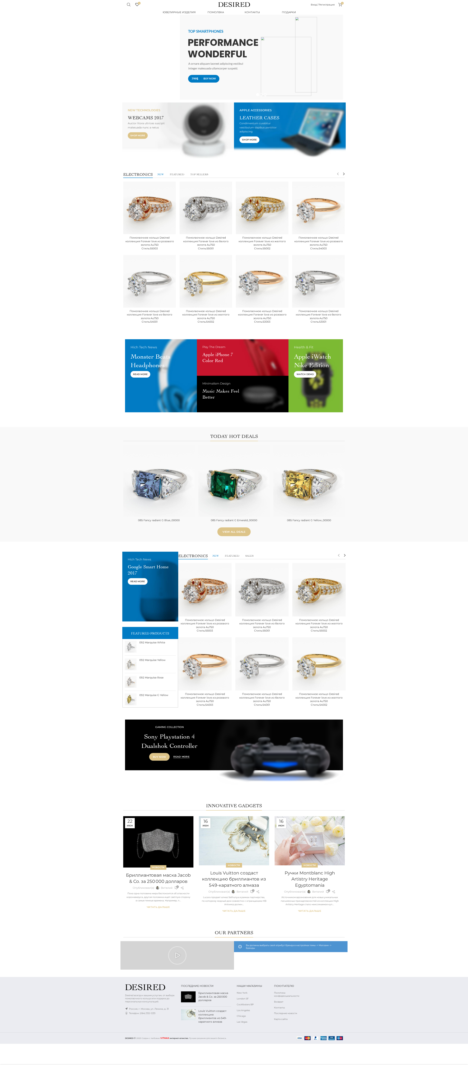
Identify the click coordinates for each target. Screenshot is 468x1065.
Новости (158, 867)
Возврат (278, 1001)
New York (242, 992)
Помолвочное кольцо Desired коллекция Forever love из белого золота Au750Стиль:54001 (149, 316)
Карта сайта (281, 1019)
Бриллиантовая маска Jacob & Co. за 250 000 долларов (213, 996)
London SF (243, 998)
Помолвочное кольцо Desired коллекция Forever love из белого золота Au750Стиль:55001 (206, 243)
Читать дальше (158, 907)
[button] (177, 955)
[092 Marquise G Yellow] (131, 699)
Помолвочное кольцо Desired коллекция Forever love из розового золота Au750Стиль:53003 (262, 316)
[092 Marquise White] (131, 647)
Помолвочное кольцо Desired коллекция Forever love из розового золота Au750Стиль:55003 (149, 243)
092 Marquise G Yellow (153, 695)
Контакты (279, 1007)
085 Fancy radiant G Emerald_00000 (234, 520)
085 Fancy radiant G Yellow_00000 (309, 520)
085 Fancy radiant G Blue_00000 (159, 520)
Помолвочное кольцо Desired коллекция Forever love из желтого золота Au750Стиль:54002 (205, 316)
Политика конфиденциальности (286, 994)
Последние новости (285, 1013)
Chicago (241, 1016)
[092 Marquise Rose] (131, 682)
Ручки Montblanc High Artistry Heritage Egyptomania (310, 879)
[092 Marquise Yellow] (131, 664)
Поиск (128, 4)
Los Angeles (243, 1010)
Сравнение (192, 451)
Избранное (192, 468)
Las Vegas (242, 1021)
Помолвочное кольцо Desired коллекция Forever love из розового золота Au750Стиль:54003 (318, 243)
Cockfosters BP (245, 1004)
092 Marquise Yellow (152, 660)
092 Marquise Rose (151, 677)
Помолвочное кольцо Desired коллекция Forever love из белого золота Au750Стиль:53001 (318, 316)
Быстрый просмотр (192, 459)
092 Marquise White (152, 642)
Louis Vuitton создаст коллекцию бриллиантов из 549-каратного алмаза (234, 879)
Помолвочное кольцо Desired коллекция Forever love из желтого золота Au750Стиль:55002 (262, 243)
